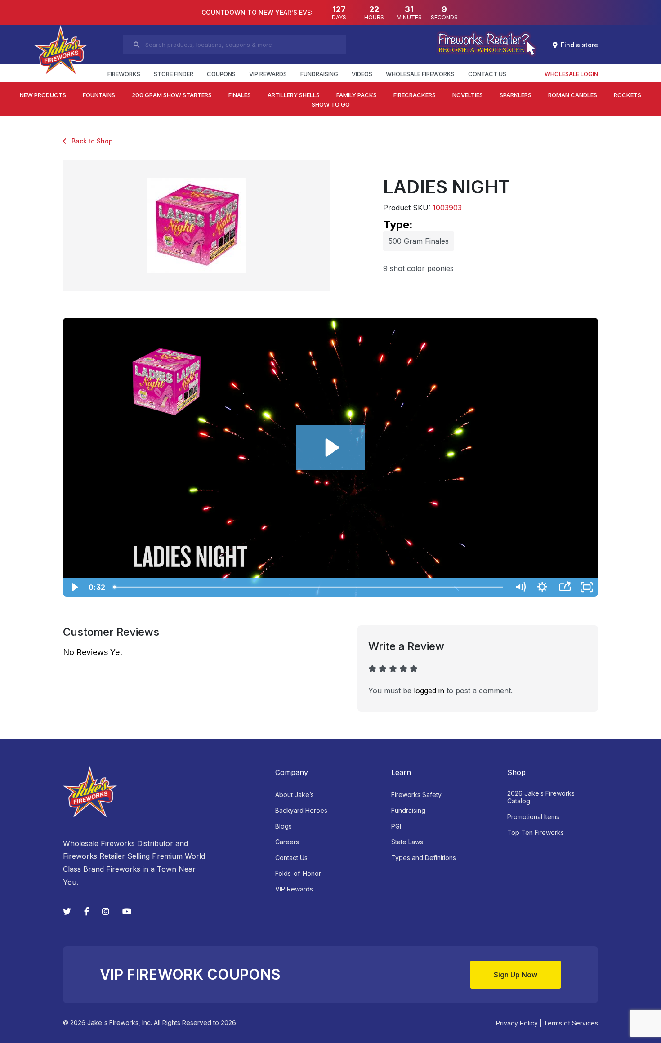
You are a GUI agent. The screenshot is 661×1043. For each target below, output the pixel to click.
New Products (43, 94)
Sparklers (515, 94)
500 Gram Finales (419, 240)
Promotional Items (533, 816)
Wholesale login (571, 73)
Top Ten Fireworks (535, 832)
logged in (429, 690)
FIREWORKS (123, 73)
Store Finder (173, 73)
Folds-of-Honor (298, 873)
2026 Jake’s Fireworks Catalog (541, 797)
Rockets (627, 94)
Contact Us (487, 73)
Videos (362, 73)
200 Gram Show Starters (172, 94)
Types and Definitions (423, 857)
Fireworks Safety (416, 794)
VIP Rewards (268, 73)
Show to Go (331, 104)
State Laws (407, 842)
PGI (396, 826)
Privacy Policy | (519, 1023)
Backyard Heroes (301, 810)
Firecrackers (414, 94)
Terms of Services (571, 1023)
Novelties (467, 94)
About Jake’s (294, 794)
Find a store (579, 45)
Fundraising (319, 73)
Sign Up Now (515, 974)
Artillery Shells (294, 94)
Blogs (283, 826)
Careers (287, 842)
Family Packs (356, 94)
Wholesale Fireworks (420, 73)
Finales (239, 94)
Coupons (221, 73)
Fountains (99, 94)
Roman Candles (572, 94)
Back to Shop (92, 141)
